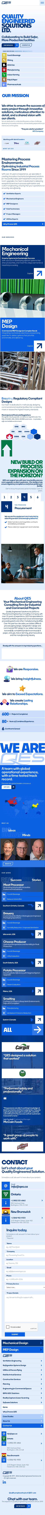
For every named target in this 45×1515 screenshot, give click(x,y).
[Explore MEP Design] (39, 346)
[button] (42, 2)
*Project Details (12, 1293)
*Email (8, 1268)
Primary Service (12, 1284)
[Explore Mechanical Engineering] (39, 273)
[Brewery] (39, 934)
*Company (10, 1251)
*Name (9, 1243)
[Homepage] (6, 2)
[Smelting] (39, 1020)
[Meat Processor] (39, 906)
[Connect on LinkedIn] (4, 1482)
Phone (8, 1276)
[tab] (4, 497)
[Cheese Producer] (39, 963)
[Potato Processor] (39, 991)
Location (9, 1259)
